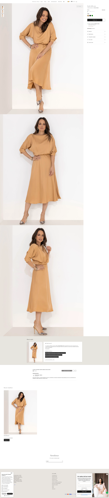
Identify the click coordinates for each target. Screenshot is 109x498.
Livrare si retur (90, 42)
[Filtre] (73, 370)
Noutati (42, 1)
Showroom (53, 488)
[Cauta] (74, 1)
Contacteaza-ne (54, 475)
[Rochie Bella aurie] (2, 7)
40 (92, 11)
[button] (89, 28)
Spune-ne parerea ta (67, 370)
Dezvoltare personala (54, 1)
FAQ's (53, 487)
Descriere (90, 31)
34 (87, 11)
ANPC (53, 486)
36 (89, 11)
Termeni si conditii (55, 480)
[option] (2, 8)
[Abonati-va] (62, 461)
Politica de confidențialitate (6, 483)
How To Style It (79, 6)
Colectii (49, 1)
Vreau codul (84, 491)
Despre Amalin (60, 1)
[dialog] (7, 484)
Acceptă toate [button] (10, 493)
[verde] (92, 15)
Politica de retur (54, 479)
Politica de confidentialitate (56, 483)
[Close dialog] (107, 474)
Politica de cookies (55, 484)
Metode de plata (54, 476)
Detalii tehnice (90, 34)
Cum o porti (90, 39)
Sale (63, 1)
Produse (45, 1)
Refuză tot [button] (4, 493)
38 (90, 11)
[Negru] (90, 15)
